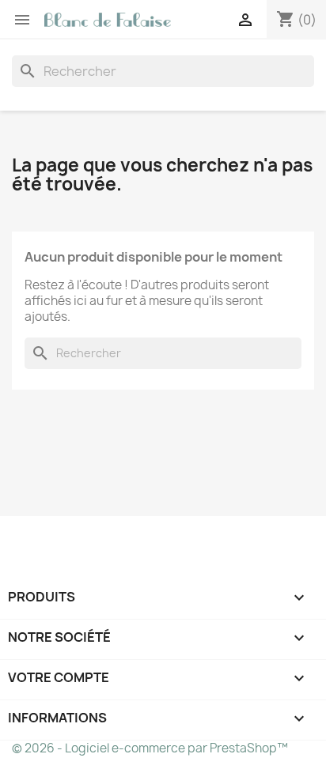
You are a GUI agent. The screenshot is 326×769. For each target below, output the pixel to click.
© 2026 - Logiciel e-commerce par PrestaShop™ (150, 748)
